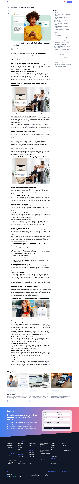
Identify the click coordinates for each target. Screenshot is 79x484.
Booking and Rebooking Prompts (61, 37)
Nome (44, 412)
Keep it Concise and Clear (60, 60)
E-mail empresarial (61, 417)
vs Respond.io (32, 461)
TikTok (19, 449)
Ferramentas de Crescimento (10, 448)
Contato (52, 461)
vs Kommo (31, 458)
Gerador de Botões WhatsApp (44, 444)
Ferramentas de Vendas (12, 451)
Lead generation (21, 461)
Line (19, 451)
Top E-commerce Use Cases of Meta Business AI (61, 393)
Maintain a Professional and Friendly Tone (63, 64)
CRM (38, 281)
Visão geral (20, 443)
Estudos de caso (32, 443)
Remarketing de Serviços (10, 463)
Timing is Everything (59, 62)
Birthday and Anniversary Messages (62, 42)
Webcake (53, 449)
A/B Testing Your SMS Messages (61, 52)
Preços (51, 1)
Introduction (56, 12)
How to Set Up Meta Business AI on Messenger (39, 393)
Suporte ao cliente (21, 463)
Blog (8, 7)
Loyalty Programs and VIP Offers (61, 40)
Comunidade (53, 463)
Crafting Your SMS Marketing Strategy (62, 29)
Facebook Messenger (23, 126)
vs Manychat (31, 454)
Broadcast (20, 458)
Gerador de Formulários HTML (45, 454)
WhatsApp (30, 126)
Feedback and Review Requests (61, 44)
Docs (63, 443)
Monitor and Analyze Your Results (61, 68)
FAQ (30, 447)
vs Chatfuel (31, 456)
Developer (64, 445)
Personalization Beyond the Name (61, 51)
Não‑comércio (10, 458)
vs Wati (30, 463)
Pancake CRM (54, 456)
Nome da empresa (47, 422)
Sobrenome (59, 412)
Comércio (9, 455)
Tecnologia (42, 461)
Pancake (52, 443)
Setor (58, 422)
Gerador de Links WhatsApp (43, 447)
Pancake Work (54, 454)
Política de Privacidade (66, 450)
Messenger (9, 468)
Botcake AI (9, 443)
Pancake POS (53, 445)
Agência (41, 464)
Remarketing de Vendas (12, 460)
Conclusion (56, 69)
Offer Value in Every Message (60, 66)
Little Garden (37, 291)
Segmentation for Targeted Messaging (62, 49)
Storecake (53, 451)
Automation (9, 445)
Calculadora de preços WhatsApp (44, 451)
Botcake (45, 362)
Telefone (45, 417)
